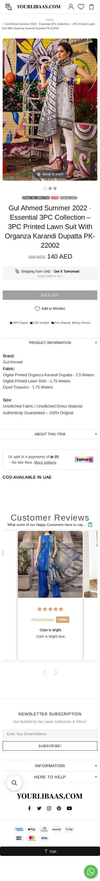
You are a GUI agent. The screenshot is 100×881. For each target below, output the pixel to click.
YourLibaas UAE (39, 7)
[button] (46, 672)
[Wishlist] (81, 7)
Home (50, 19)
